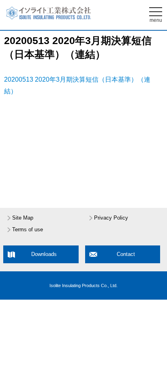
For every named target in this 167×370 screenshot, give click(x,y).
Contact (126, 254)
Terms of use (27, 230)
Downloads (44, 254)
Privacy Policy (111, 218)
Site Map (22, 218)
